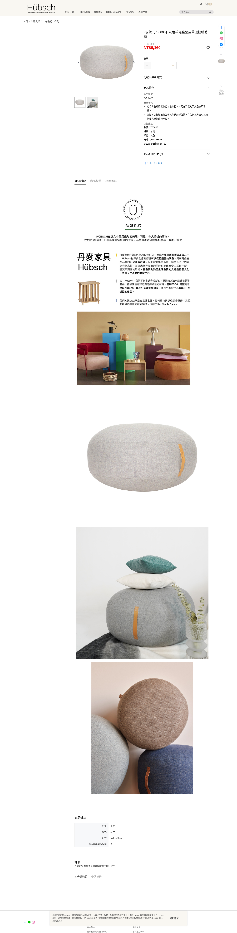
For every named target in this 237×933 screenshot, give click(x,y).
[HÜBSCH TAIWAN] (41, 8)
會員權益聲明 (138, 932)
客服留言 (136, 927)
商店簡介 (91, 927)
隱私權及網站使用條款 (97, 932)
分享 (149, 163)
